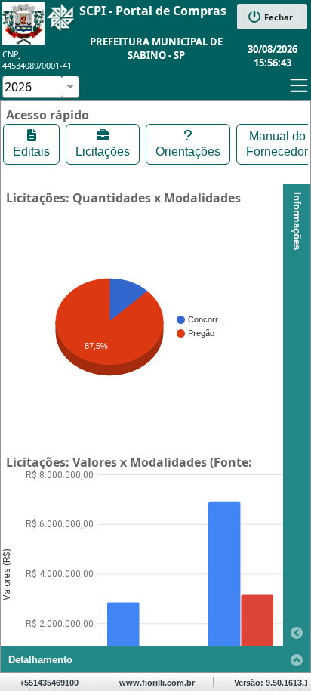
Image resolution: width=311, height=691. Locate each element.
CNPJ (11, 54)
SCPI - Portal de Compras (152, 10)
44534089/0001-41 (37, 65)
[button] (272, 16)
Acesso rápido (47, 114)
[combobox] (32, 86)
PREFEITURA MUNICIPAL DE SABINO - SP (156, 48)
